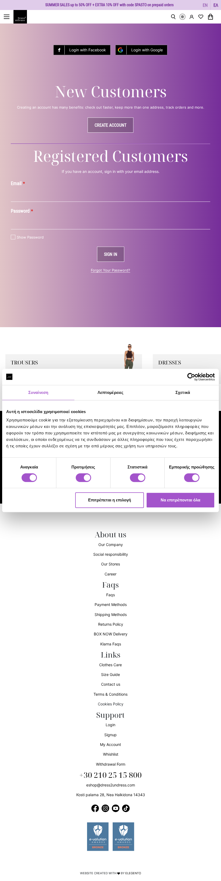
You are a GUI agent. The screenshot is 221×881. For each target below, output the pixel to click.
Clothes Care (110, 664)
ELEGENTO (133, 873)
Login (110, 724)
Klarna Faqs (110, 644)
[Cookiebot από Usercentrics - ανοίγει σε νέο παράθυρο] (191, 377)
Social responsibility (110, 554)
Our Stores (110, 564)
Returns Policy (110, 624)
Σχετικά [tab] (182, 392)
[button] (205, 5)
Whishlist (110, 754)
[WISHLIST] (200, 16)
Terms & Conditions (110, 694)
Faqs (110, 594)
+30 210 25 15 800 (110, 775)
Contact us (110, 684)
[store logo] (22, 17)
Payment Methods (111, 604)
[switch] (83, 480)
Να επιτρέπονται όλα (180, 500)
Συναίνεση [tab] (38, 392)
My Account (110, 744)
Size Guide (110, 674)
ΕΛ (215, 5)
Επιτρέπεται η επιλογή (109, 500)
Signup (110, 734)
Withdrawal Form (110, 764)
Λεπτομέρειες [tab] (110, 392)
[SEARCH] (173, 17)
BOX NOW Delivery (110, 634)
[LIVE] (182, 16)
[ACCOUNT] (191, 17)
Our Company (110, 544)
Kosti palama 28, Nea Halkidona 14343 (110, 794)
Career (110, 574)
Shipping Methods (111, 614)
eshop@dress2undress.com (110, 785)
